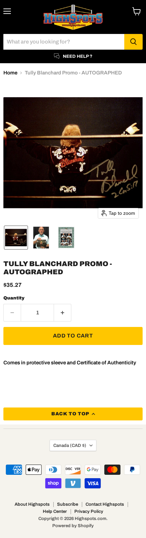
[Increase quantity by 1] (62, 313)
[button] (16, 237)
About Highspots (32, 504)
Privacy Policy (88, 511)
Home (10, 72)
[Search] (133, 42)
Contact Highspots (105, 504)
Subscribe (67, 504)
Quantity (13, 297)
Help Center (55, 511)
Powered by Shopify (73, 525)
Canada (69, 445)
